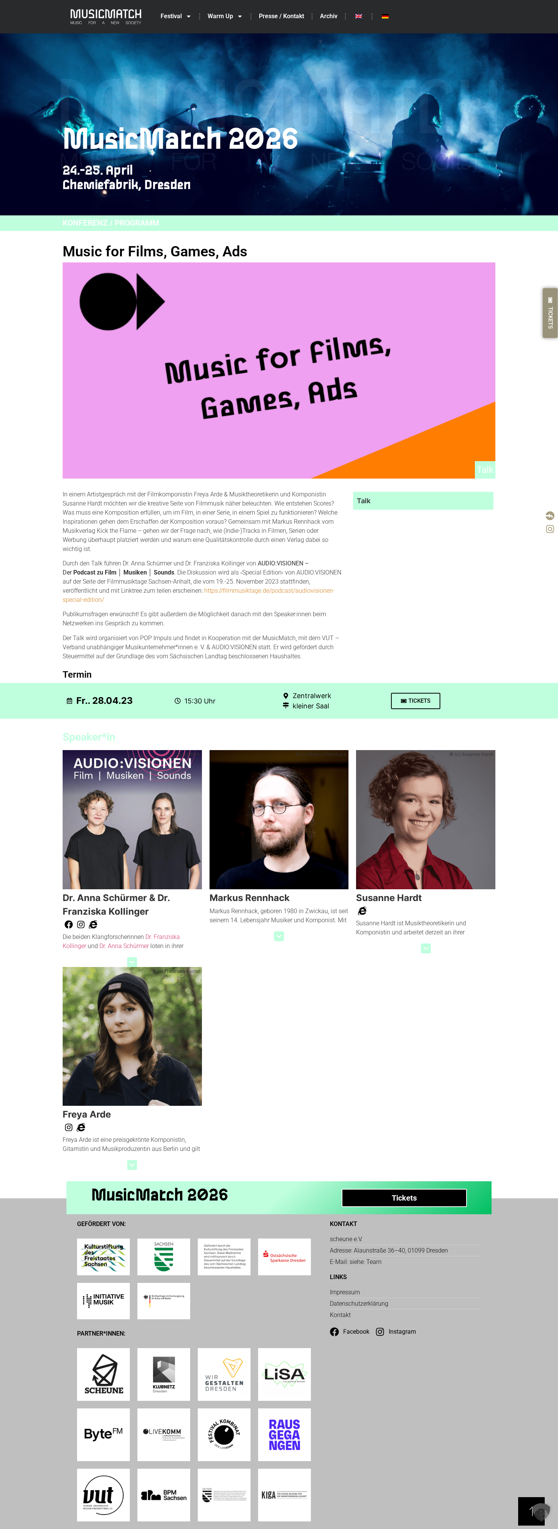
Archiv (328, 16)
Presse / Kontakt (281, 16)
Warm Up (220, 16)
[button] (132, 962)
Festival (171, 16)
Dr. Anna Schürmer (124, 946)
